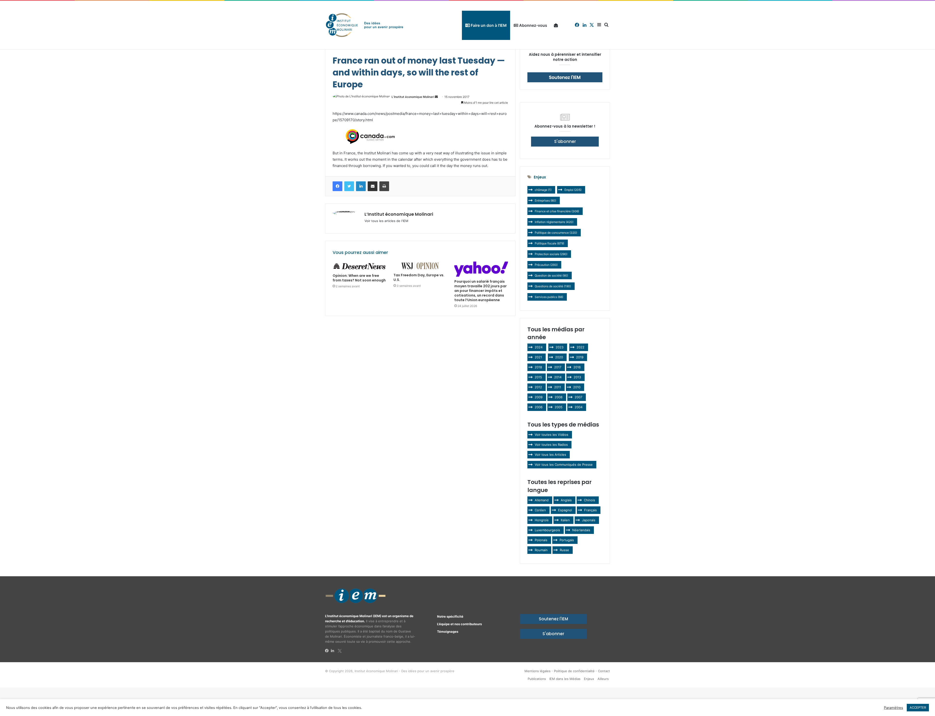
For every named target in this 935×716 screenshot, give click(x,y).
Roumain (541, 550)
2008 (558, 397)
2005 (558, 407)
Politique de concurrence (556, 232)
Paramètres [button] (893, 708)
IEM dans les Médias (564, 679)
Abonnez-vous (532, 25)
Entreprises (545, 200)
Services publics (549, 297)
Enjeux (589, 679)
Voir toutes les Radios (551, 444)
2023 (559, 347)
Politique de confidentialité (574, 671)
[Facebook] (328, 651)
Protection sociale (551, 254)
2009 (538, 397)
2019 (579, 357)
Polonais (541, 540)
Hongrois (542, 520)
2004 (578, 407)
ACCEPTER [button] (918, 707)
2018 (538, 367)
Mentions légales (537, 671)
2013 (577, 377)
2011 (557, 387)
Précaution (546, 265)
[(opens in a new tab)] (359, 266)
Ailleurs (603, 679)
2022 (580, 347)
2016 (577, 367)
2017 (557, 367)
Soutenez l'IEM (553, 619)
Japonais (588, 520)
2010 (576, 387)
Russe (564, 550)
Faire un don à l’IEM (488, 25)
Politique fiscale (549, 243)
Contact (604, 671)
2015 (538, 377)
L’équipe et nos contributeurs (459, 624)
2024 (538, 347)
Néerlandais (581, 530)
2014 (557, 377)
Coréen (540, 510)
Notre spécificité (450, 616)
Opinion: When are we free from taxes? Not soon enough (359, 278)
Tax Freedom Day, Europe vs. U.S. (418, 277)
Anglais (566, 500)
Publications (537, 679)
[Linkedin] (334, 651)
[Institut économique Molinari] (364, 25)
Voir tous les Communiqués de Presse (564, 464)
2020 (559, 357)
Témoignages (447, 631)
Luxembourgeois (547, 530)
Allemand (542, 500)
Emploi (572, 190)
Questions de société (553, 286)
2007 (578, 397)
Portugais (567, 540)
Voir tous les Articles (550, 454)
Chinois (589, 500)
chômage (543, 190)
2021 (538, 357)
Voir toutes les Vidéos (551, 435)
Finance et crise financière (557, 211)
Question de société (551, 275)
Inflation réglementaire (554, 222)
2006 (538, 407)
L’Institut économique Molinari (413, 97)
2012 (538, 387)
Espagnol (565, 510)
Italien (565, 520)
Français (590, 510)
